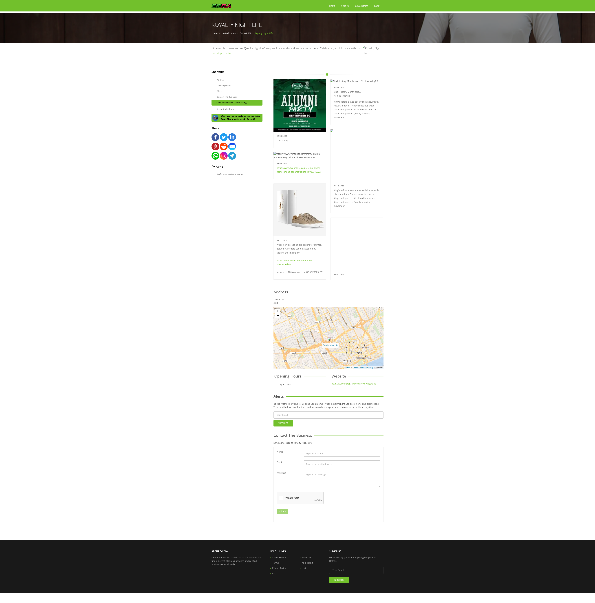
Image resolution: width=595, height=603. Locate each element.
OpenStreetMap (367, 367)
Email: (280, 462)
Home (332, 6)
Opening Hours (223, 85)
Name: (280, 451)
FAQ (274, 573)
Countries (362, 5)
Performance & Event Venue (229, 174)
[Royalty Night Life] (329, 339)
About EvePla (279, 557)
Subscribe (283, 423)
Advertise (306, 557)
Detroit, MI (245, 33)
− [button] (278, 316)
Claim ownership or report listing (231, 102)
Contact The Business (226, 96)
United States (229, 33)
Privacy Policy (279, 568)
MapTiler (356, 367)
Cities (345, 6)
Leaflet (347, 367)
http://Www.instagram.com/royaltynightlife (354, 383)
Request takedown (225, 109)
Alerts (219, 91)
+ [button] (278, 311)
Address (220, 79)
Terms (275, 562)
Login (377, 5)
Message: (281, 472)
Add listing (307, 562)
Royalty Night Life (330, 345)
